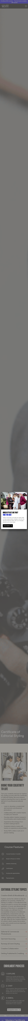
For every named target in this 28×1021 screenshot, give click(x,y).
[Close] (24, 494)
